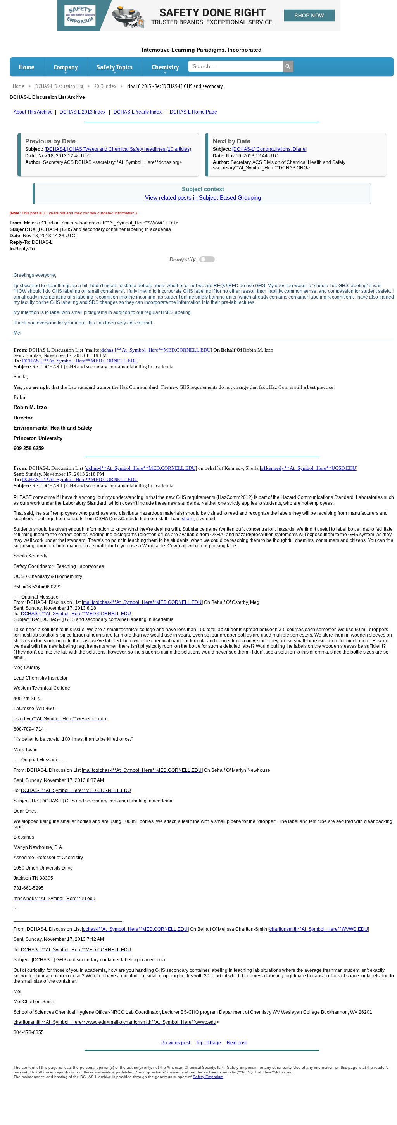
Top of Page (208, 1043)
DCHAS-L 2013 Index (82, 112)
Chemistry (165, 66)
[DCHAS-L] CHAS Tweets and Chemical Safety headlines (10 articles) (118, 149)
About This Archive (33, 112)
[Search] (288, 66)
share (188, 518)
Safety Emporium (208, 1077)
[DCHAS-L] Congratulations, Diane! (269, 149)
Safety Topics (115, 66)
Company (66, 66)
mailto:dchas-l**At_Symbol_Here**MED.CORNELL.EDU (142, 602)
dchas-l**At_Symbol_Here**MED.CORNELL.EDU (156, 350)
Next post (237, 1043)
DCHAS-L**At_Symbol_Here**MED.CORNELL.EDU (80, 361)
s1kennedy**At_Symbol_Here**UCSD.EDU (308, 468)
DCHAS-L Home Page (193, 112)
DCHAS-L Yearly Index (138, 112)
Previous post (175, 1043)
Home (27, 66)
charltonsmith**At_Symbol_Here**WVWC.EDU (318, 929)
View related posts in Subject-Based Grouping (203, 198)
